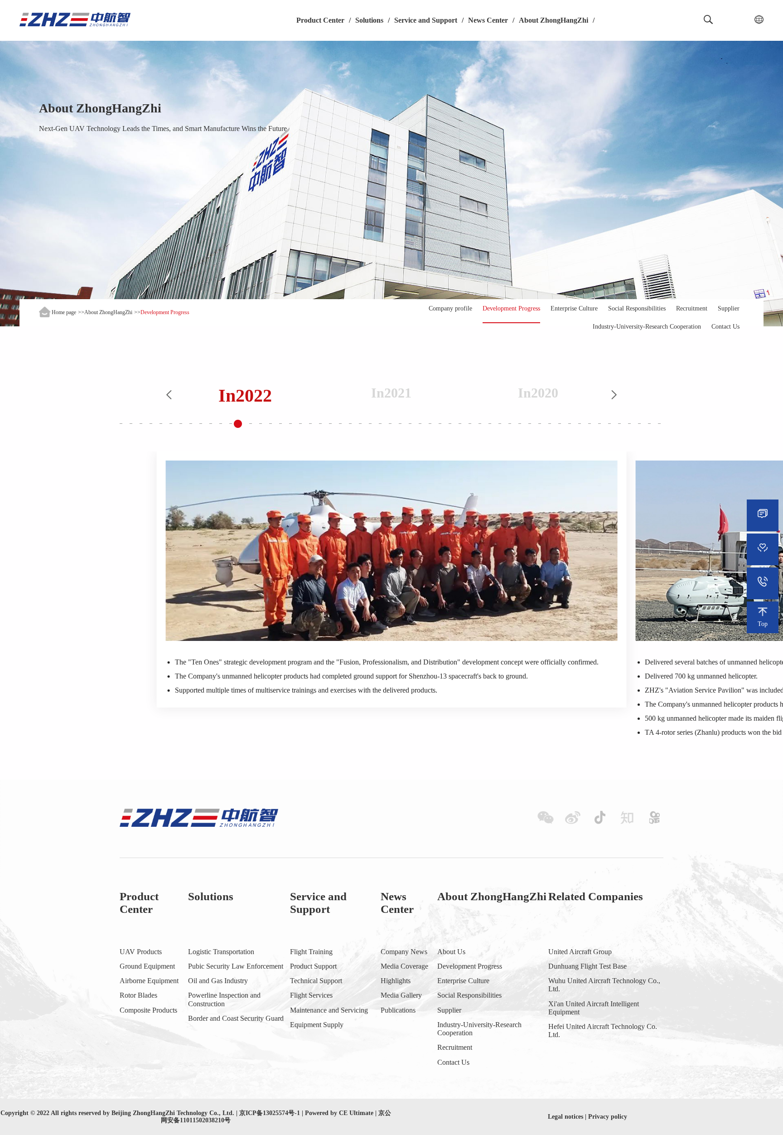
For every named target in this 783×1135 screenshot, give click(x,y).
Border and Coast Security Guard (236, 1018)
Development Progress (511, 308)
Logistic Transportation (221, 952)
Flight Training (311, 952)
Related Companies (595, 896)
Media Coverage (404, 966)
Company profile (450, 308)
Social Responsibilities (637, 308)
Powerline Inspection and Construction (224, 999)
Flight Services (311, 995)
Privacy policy (607, 1116)
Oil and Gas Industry (218, 981)
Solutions (369, 20)
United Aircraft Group (580, 952)
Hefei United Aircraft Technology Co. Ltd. (602, 1030)
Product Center (320, 20)
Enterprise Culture (574, 308)
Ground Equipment (147, 966)
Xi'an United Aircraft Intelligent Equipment (593, 1008)
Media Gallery (401, 995)
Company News (404, 952)
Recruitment (691, 308)
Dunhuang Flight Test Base (587, 966)
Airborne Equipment (149, 981)
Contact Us (725, 326)
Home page (64, 312)
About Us (451, 952)
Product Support (313, 966)
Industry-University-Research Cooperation (647, 326)
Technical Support (316, 981)
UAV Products (141, 952)
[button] (169, 395)
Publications (398, 1010)
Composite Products (148, 1010)
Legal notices (565, 1116)
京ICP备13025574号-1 (269, 1113)
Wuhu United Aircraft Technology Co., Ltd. (604, 985)
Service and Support (425, 20)
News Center (488, 20)
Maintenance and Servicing (329, 1010)
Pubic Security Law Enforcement (235, 966)
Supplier (729, 308)
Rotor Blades (138, 995)
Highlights (396, 981)
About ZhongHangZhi (553, 20)
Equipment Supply (316, 1024)
